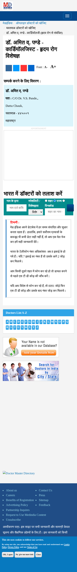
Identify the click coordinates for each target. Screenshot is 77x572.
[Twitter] (16, 68)
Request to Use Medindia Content (26, 514)
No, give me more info (24, 554)
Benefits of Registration (20, 500)
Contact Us (45, 490)
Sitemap (43, 500)
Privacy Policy (13, 547)
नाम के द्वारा (13, 200)
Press (42, 495)
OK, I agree (8, 554)
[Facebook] (9, 68)
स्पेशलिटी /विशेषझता (34, 203)
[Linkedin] (31, 68)
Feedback (44, 505)
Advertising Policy (17, 505)
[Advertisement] (32, 153)
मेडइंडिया (8, 23)
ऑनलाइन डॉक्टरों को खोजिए (31, 23)
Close (38, 554)
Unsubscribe (13, 519)
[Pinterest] (24, 68)
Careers (10, 495)
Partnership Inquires (18, 510)
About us (11, 490)
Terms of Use (32, 547)
